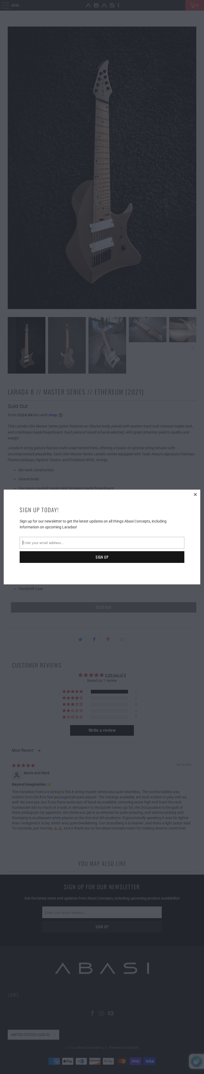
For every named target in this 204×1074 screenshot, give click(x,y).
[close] (195, 494)
